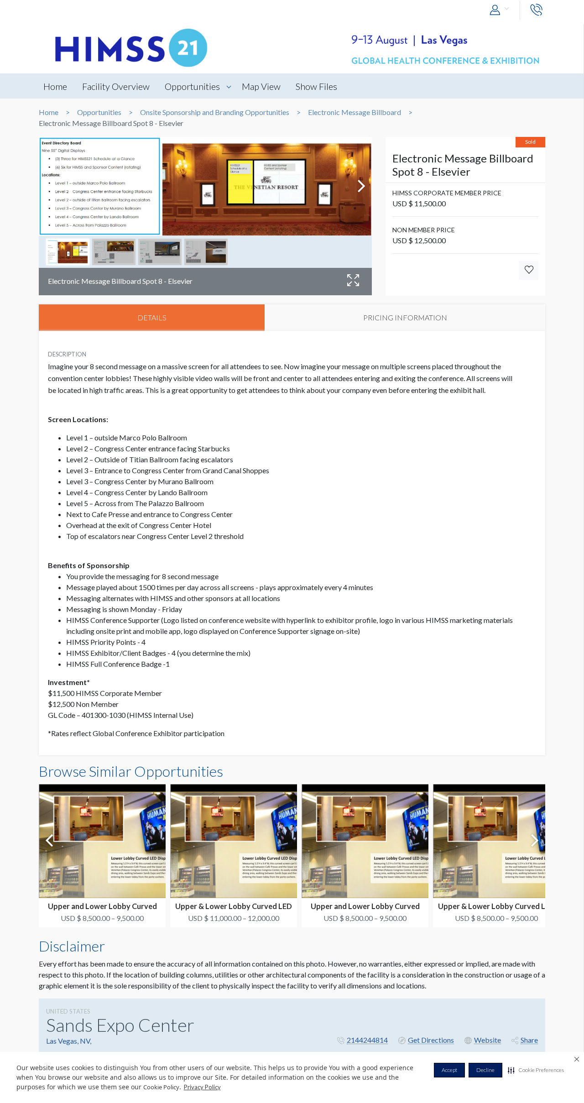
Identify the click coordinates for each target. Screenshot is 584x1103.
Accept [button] (449, 1069)
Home (55, 86)
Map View (261, 86)
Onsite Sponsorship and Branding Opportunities (214, 112)
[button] (536, 1070)
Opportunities (192, 86)
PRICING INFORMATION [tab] (405, 317)
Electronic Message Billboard (354, 112)
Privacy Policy (202, 1087)
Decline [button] (485, 1069)
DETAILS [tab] (152, 317)
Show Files (316, 86)
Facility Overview (116, 86)
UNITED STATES (68, 1011)
